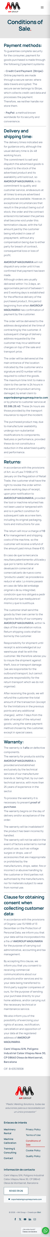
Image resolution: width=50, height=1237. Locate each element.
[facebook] (15, 1219)
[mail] (35, 1219)
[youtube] (25, 1219)
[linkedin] (30, 1219)
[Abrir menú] (42, 7)
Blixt (39, 1212)
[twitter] (20, 1219)
